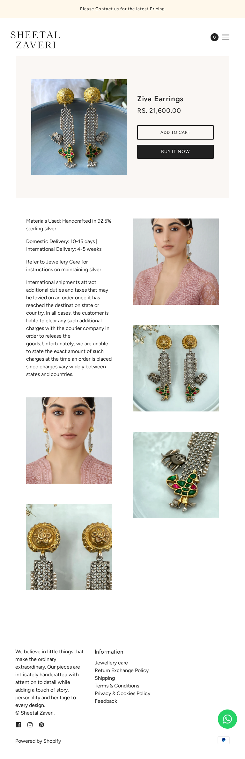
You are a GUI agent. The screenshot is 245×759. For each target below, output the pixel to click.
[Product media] (69, 440)
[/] (34, 40)
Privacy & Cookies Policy (122, 693)
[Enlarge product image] (79, 127)
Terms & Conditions (117, 686)
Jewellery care (111, 663)
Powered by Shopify (38, 741)
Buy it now (175, 151)
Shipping (105, 678)
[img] (18, 724)
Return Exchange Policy (122, 670)
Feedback (106, 701)
